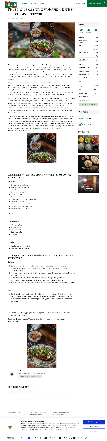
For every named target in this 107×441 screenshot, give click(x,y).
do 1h (33, 392)
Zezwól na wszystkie (94, 422)
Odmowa (93, 431)
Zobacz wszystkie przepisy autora (30, 377)
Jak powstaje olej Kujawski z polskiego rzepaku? (38, 413)
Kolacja (27, 392)
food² (13, 18)
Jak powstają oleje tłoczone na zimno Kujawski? (61, 413)
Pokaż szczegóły (83, 438)
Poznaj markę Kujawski (14, 412)
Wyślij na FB (87, 124)
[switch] (45, 438)
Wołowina (11, 392)
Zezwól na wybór (94, 426)
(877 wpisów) (26, 373)
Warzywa (19, 392)
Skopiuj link (87, 118)
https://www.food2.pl (38, 373)
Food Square (19, 18)
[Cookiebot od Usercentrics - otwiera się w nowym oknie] (10, 438)
